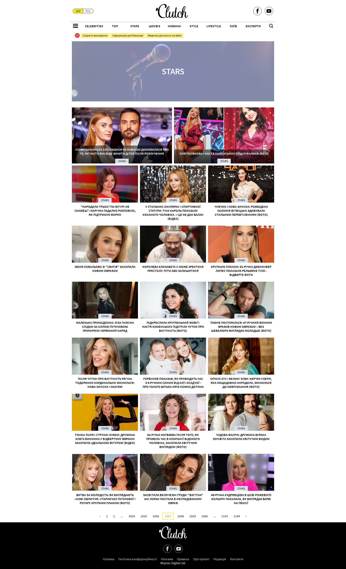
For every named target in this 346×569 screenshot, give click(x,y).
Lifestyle (213, 26)
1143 (224, 516)
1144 (236, 516)
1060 (204, 516)
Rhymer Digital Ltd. (173, 563)
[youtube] (269, 11)
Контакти (236, 559)
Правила (183, 559)
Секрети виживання (95, 35)
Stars (134, 26)
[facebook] (257, 11)
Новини (174, 26)
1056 (156, 516)
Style (194, 26)
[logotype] (172, 11)
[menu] (75, 26)
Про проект (201, 559)
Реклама (167, 559)
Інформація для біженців (127, 35)
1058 (180, 516)
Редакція (219, 559)
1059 (192, 516)
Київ (233, 26)
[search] (271, 26)
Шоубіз (154, 26)
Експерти (253, 26)
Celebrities (94, 26)
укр (78, 11)
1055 (144, 516)
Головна (108, 559)
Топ (115, 26)
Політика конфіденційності (137, 559)
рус (88, 11)
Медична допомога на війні (164, 35)
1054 (132, 516)
